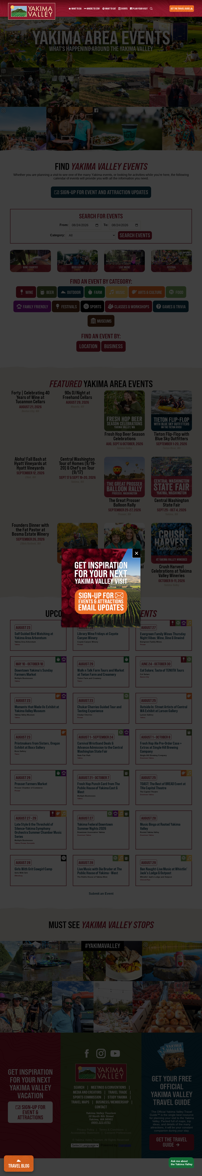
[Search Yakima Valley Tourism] (151, 8)
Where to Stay (93, 8)
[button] (180, 1162)
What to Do (76, 8)
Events (124, 8)
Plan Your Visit (140, 8)
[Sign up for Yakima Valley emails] (101, 588)
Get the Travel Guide (180, 8)
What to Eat (110, 8)
